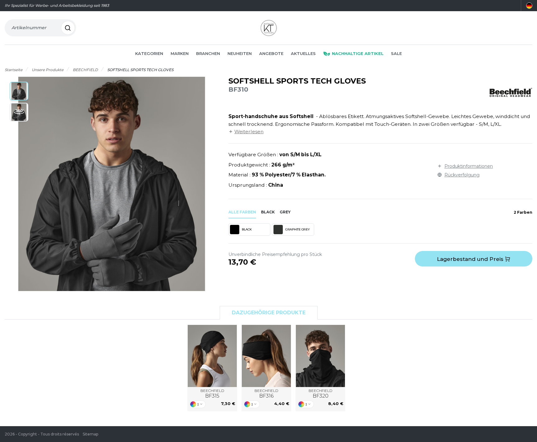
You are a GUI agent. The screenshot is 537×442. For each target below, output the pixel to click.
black (268, 212)
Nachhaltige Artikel (357, 53)
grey (285, 212)
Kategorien (149, 53)
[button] (19, 91)
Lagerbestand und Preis (471, 259)
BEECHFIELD (212, 394)
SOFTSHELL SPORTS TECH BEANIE (212, 356)
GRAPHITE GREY (297, 229)
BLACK (247, 229)
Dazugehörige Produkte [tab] (268, 313)
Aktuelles (303, 53)
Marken (180, 53)
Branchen (208, 53)
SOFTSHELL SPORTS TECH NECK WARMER (320, 356)
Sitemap (90, 434)
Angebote (271, 53)
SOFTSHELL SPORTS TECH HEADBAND (266, 356)
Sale (396, 53)
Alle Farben (242, 212)
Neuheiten (239, 53)
